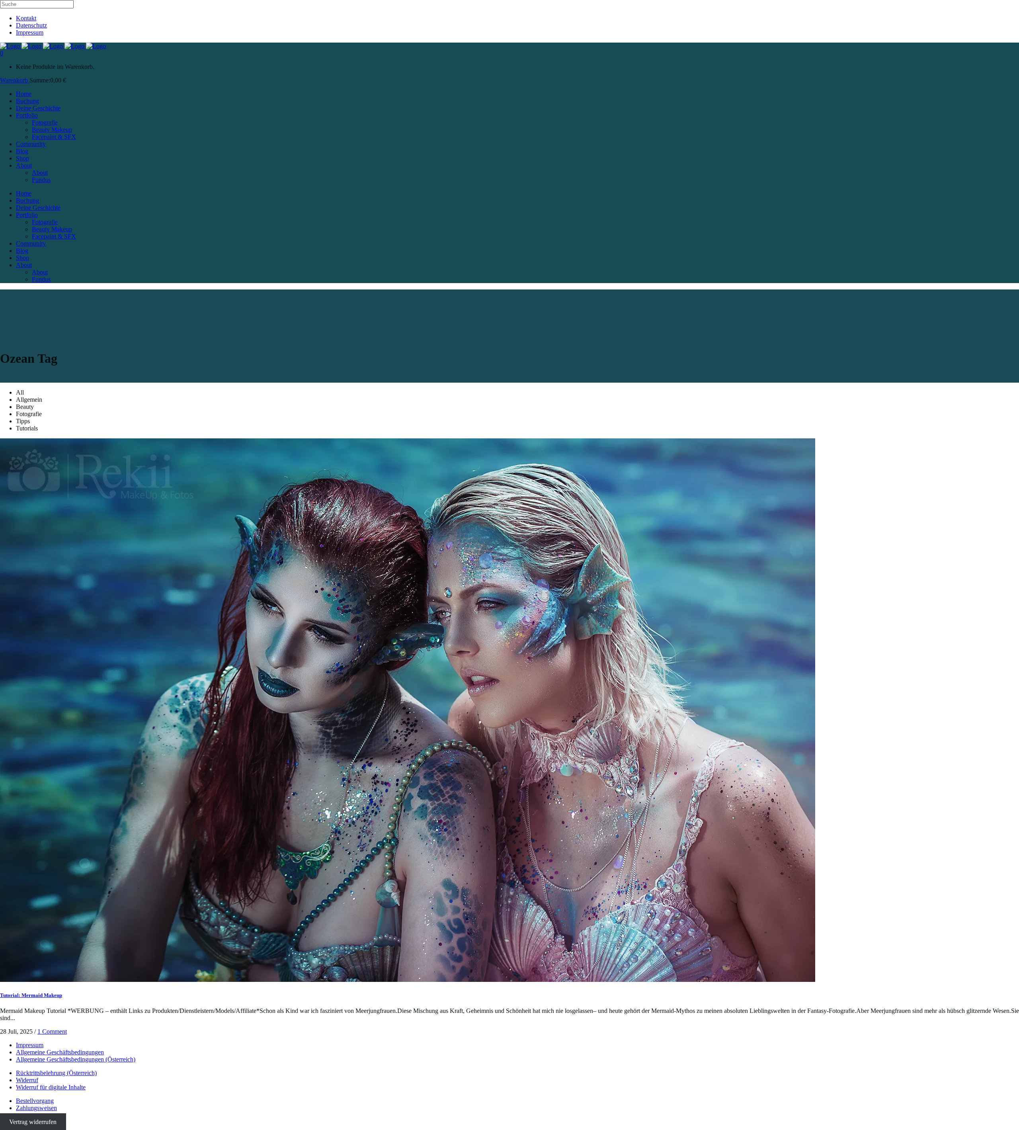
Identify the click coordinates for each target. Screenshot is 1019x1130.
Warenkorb (14, 80)
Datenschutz (31, 25)
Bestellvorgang (35, 1100)
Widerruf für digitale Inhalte (51, 1087)
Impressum (29, 32)
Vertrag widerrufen (33, 1121)
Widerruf (27, 1080)
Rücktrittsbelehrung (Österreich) (56, 1072)
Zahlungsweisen (36, 1108)
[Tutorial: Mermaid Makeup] (407, 979)
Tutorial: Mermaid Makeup (31, 995)
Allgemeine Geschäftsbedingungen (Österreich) (75, 1059)
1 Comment (52, 1031)
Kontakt (26, 18)
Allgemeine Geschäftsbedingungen (60, 1052)
